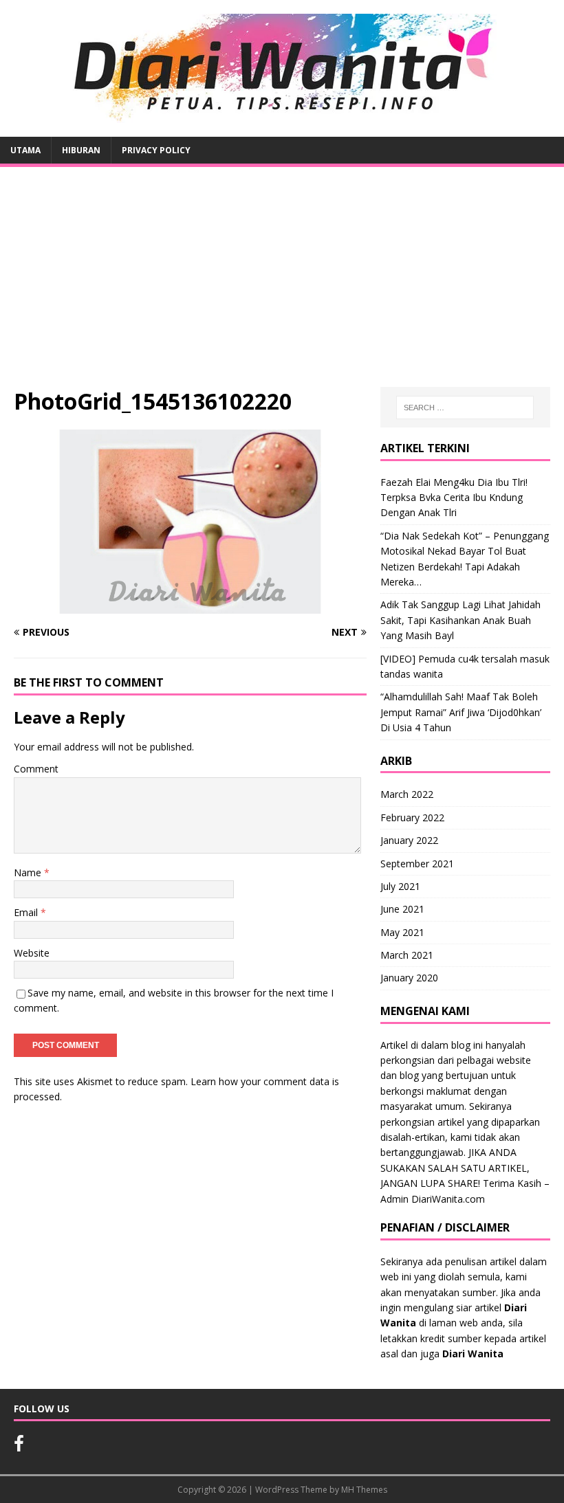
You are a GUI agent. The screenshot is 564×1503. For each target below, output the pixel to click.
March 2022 (406, 794)
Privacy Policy (156, 150)
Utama (25, 150)
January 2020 (409, 977)
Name (29, 872)
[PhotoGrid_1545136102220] (190, 605)
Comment (36, 768)
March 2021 (406, 954)
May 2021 (402, 932)
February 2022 (412, 817)
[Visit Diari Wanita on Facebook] (19, 1446)
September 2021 (417, 863)
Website (32, 952)
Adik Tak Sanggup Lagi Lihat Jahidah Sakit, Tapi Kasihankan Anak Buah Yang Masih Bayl (460, 620)
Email (27, 912)
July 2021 (400, 886)
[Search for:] (465, 407)
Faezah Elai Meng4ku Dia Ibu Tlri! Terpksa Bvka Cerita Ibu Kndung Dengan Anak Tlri (454, 498)
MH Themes (364, 1489)
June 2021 (402, 908)
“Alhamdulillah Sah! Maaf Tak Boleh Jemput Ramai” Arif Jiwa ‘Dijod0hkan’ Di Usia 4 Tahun (460, 712)
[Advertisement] (282, 284)
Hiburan (81, 150)
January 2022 (409, 840)
